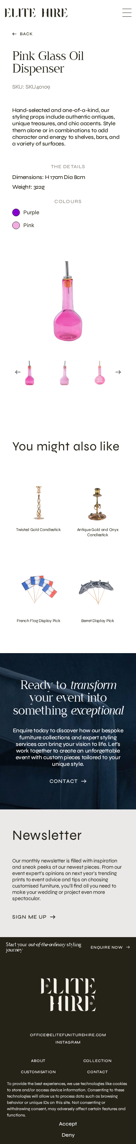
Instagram (68, 1042)
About (38, 1061)
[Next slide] (118, 372)
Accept (68, 1124)
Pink (28, 225)
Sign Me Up (29, 917)
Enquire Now (107, 947)
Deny (68, 1135)
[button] (29, 370)
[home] (68, 994)
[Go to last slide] (18, 372)
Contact (64, 781)
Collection (97, 1061)
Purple (31, 212)
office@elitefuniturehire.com (68, 1035)
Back (26, 34)
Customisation (38, 1072)
